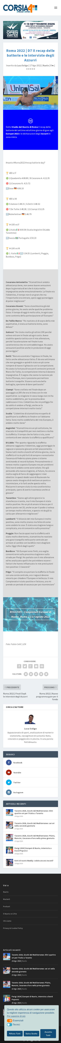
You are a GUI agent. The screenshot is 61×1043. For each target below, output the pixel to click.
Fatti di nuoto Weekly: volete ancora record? (33, 860)
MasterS (6, 899)
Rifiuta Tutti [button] (14, 1033)
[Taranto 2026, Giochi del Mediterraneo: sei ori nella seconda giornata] (9, 825)
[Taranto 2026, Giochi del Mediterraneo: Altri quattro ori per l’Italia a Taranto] (9, 812)
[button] (9, 1020)
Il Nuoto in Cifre (10, 914)
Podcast (6, 906)
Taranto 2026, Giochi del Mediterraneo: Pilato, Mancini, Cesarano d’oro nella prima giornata (34, 836)
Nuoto (46, 65)
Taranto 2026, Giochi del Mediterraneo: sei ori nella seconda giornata (34, 824)
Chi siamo (7, 921)
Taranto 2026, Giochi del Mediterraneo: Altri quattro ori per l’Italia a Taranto (33, 812)
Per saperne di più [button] (16, 1016)
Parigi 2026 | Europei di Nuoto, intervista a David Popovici (32, 849)
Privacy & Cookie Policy (13, 928)
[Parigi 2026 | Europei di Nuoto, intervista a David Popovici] (9, 850)
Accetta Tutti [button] (48, 1033)
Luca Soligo (22, 65)
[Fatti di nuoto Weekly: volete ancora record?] (9, 862)
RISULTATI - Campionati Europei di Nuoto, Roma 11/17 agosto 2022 (30, 614)
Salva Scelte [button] (31, 1033)
